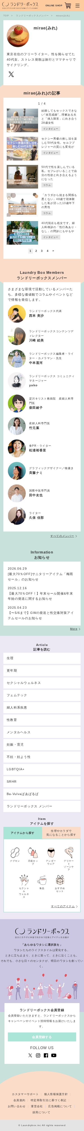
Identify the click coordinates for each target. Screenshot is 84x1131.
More (74, 628)
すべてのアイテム (63, 906)
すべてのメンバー (62, 536)
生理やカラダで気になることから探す (61, 832)
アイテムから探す (22, 833)
